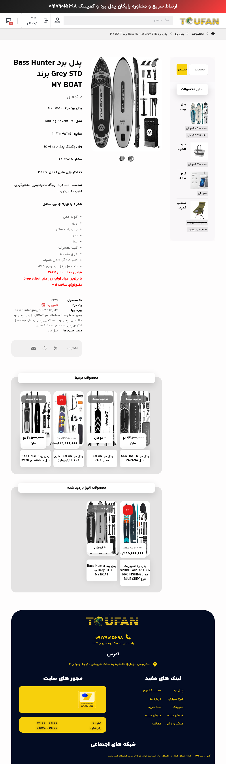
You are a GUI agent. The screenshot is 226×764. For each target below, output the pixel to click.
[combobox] (118, 20)
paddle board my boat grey (63, 315)
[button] (153, 65)
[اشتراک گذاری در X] (55, 348)
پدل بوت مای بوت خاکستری (54, 325)
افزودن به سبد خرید (66, 436)
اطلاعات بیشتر (132, 436)
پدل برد (29, 315)
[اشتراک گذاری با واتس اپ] (44, 348)
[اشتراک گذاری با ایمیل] (33, 348)
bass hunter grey (26, 310)
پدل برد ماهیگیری (56, 320)
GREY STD (45, 310)
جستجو (182, 69)
